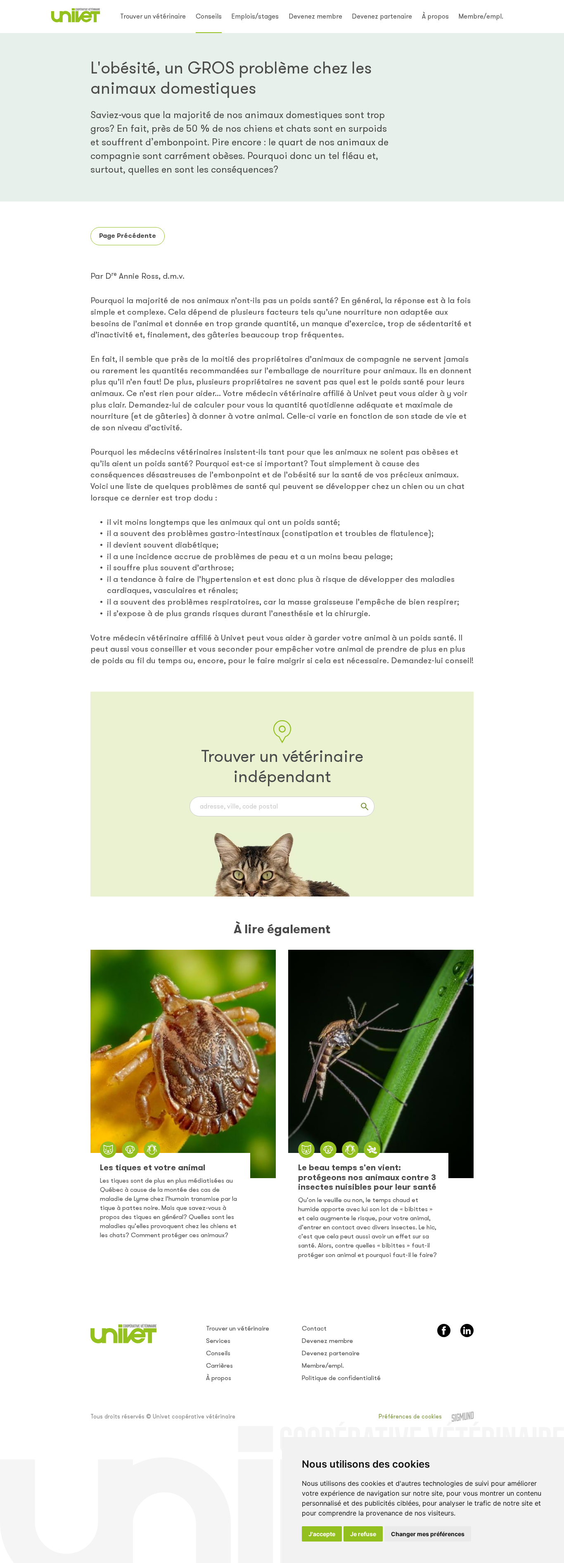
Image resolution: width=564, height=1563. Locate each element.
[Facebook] (443, 1330)
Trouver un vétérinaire (153, 16)
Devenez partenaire (382, 16)
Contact (314, 1328)
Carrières (219, 1365)
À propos (435, 16)
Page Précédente (127, 235)
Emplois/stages (255, 16)
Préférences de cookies (410, 1417)
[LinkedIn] (467, 1330)
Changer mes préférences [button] (427, 1533)
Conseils (209, 16)
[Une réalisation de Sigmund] (463, 1416)
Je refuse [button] (363, 1533)
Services (218, 1341)
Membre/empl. (480, 16)
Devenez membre (315, 16)
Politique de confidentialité (341, 1378)
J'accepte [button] (321, 1533)
